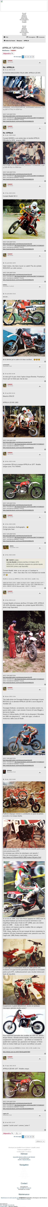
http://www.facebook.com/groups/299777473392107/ (29, 118)
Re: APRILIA (8, 67)
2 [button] (25, 57)
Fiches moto (24, 18)
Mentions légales (13, 1206)
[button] (33, 56)
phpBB (19, 1147)
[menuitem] (5, 37)
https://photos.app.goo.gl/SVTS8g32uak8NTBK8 (16, 1052)
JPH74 (11, 546)
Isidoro (5, 284)
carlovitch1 (6, 364)
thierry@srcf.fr (24, 1186)
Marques (24, 15)
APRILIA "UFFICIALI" (13, 48)
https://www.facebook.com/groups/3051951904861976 (18, 121)
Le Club (24, 21)
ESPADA (9, 770)
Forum (24, 14)
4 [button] (30, 57)
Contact (24, 22)
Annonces (24, 17)
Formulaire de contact (24, 1189)
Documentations (24, 19)
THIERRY (13, 50)
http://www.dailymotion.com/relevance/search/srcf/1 (17, 116)
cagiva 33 (6, 1113)
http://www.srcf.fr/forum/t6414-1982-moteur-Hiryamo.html (22, 857)
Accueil (24, 13)
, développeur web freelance (33, 1197)
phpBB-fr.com (27, 1149)
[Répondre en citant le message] (39, 62)
